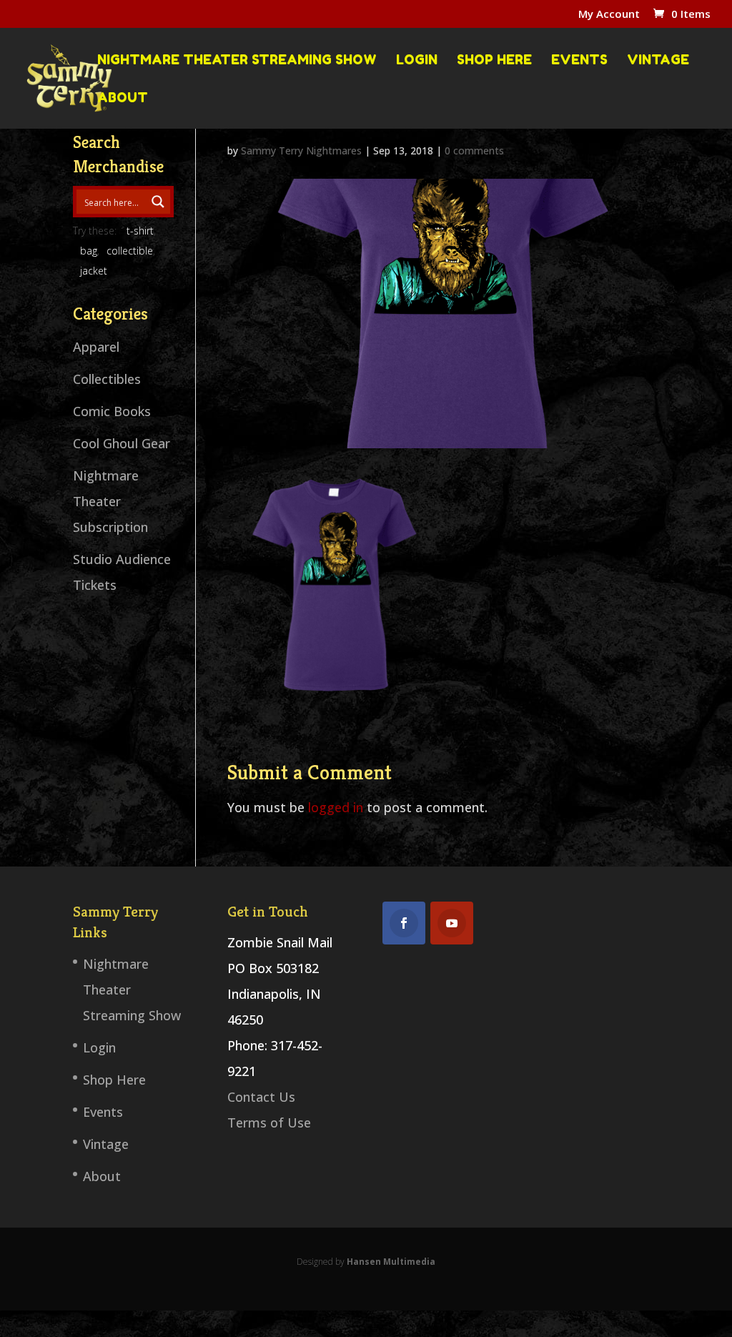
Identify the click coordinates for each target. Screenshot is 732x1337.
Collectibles (107, 379)
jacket (93, 270)
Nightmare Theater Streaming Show (237, 60)
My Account (609, 15)
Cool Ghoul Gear (121, 443)
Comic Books (112, 411)
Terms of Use (269, 1122)
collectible (130, 250)
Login (416, 60)
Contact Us (261, 1096)
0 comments (474, 150)
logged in (335, 807)
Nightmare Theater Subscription (110, 501)
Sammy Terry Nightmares (301, 150)
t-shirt (140, 230)
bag (88, 250)
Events (579, 60)
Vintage (658, 60)
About (122, 98)
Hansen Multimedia (391, 1261)
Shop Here (494, 60)
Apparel (96, 346)
